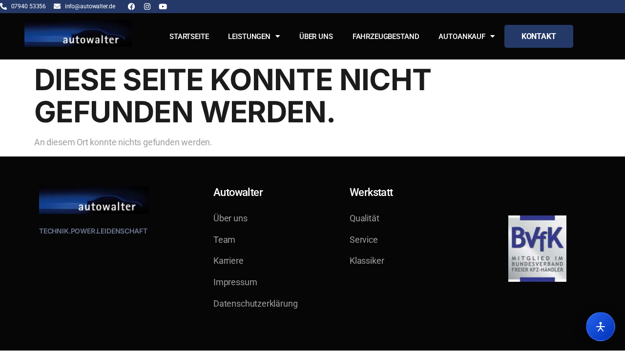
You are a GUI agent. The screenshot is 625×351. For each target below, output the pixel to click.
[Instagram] (147, 6)
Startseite (189, 36)
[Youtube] (162, 6)
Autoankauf (461, 36)
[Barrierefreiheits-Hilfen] (600, 326)
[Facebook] (131, 6)
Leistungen (249, 36)
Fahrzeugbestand (386, 36)
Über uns (316, 36)
